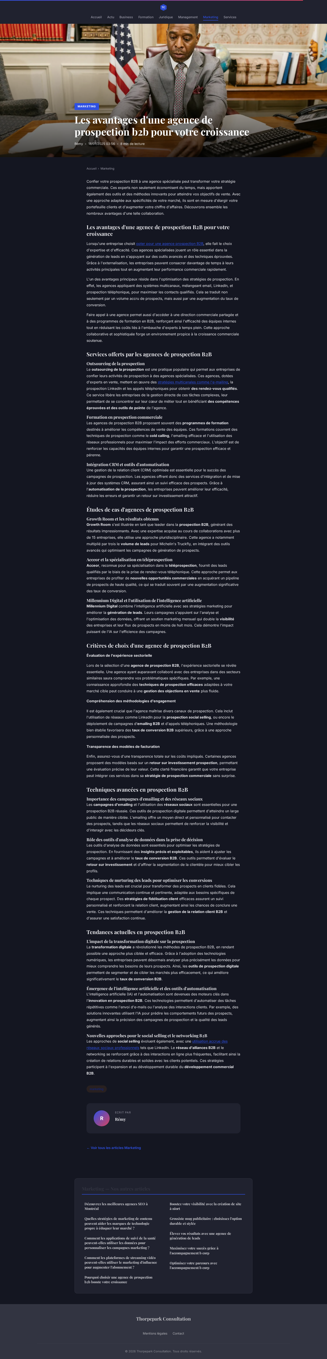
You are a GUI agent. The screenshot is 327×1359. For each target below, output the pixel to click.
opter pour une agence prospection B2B (169, 243)
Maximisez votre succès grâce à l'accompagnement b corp (194, 1250)
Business (126, 17)
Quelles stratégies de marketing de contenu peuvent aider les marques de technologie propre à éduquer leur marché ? (118, 1223)
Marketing (210, 17)
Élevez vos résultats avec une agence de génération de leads (200, 1235)
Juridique (166, 17)
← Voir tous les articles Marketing (114, 1148)
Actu (110, 17)
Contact (178, 1333)
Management (188, 17)
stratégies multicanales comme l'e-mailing (193, 382)
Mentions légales (155, 1333)
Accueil (96, 17)
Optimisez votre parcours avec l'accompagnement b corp (193, 1265)
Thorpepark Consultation (163, 1318)
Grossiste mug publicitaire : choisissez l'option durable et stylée (206, 1220)
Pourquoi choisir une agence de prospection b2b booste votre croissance (118, 1279)
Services (230, 17)
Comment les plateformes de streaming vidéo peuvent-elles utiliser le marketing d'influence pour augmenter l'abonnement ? (121, 1262)
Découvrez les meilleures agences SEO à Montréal (116, 1206)
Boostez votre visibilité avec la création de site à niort (205, 1206)
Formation (145, 17)
